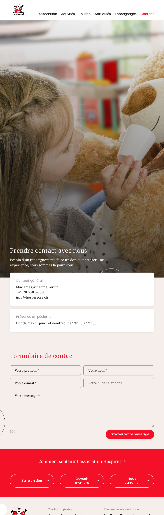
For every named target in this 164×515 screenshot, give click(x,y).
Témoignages (126, 14)
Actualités (103, 14)
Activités (68, 14)
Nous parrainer (132, 480)
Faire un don (32, 480)
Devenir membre (82, 480)
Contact (147, 14)
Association (48, 14)
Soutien (85, 14)
